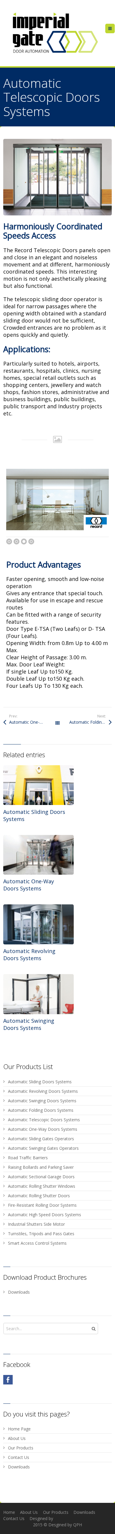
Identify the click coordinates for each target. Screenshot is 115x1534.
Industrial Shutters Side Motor (36, 1224)
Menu (114, 28)
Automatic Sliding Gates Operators (41, 1138)
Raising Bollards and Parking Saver (41, 1167)
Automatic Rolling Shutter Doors (39, 1195)
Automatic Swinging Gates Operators (43, 1148)
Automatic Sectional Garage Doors (41, 1176)
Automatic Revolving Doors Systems (29, 954)
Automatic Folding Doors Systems (90, 722)
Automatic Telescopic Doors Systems (44, 1119)
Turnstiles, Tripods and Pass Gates (41, 1233)
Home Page (19, 1429)
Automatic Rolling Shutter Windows (41, 1186)
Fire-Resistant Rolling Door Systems (42, 1205)
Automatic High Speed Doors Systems (44, 1214)
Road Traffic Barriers (28, 1157)
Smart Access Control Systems (37, 1243)
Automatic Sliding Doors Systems (40, 1081)
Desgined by (41, 1518)
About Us (17, 1438)
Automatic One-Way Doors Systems (33, 722)
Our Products (20, 1448)
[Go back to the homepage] (54, 33)
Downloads (19, 1292)
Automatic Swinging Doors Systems (28, 1024)
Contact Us (18, 1457)
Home (9, 1512)
